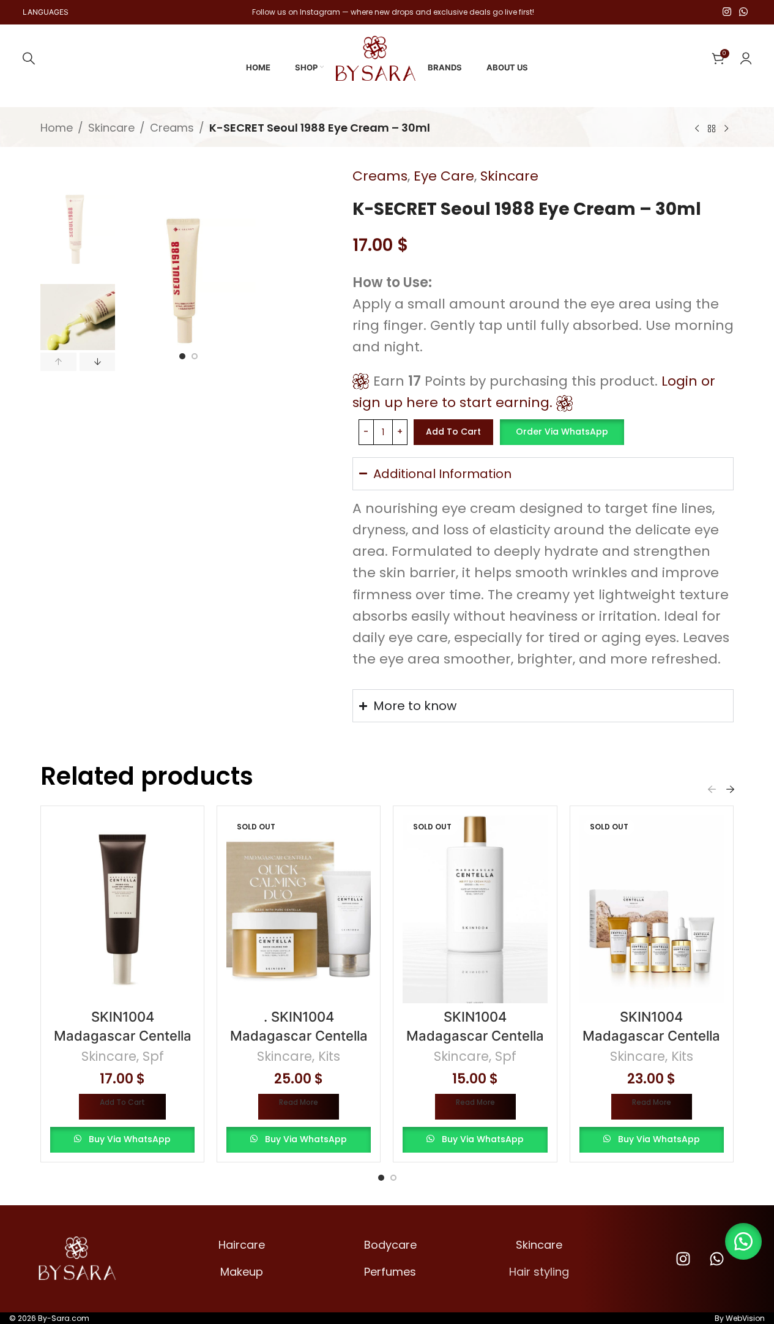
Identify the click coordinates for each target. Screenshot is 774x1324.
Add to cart (453, 431)
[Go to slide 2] (195, 356)
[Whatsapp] (716, 1258)
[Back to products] (711, 129)
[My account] (746, 58)
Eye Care (444, 175)
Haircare (241, 1244)
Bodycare (390, 1244)
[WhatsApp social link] (743, 11)
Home (56, 127)
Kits (329, 1056)
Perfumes (390, 1271)
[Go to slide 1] (182, 356)
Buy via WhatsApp (130, 1139)
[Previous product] (697, 129)
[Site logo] (375, 57)
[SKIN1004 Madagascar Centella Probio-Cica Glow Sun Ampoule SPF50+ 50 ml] (122, 909)
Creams (172, 127)
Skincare (111, 127)
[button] (58, 361)
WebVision (745, 1318)
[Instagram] (683, 1258)
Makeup (241, 1271)
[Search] (29, 58)
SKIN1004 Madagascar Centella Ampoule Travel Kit (651, 1036)
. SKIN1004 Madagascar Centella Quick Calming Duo (299, 1036)
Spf (153, 1056)
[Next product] (726, 129)
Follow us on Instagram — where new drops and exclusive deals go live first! (393, 12)
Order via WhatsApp (562, 431)
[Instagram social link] (726, 11)
